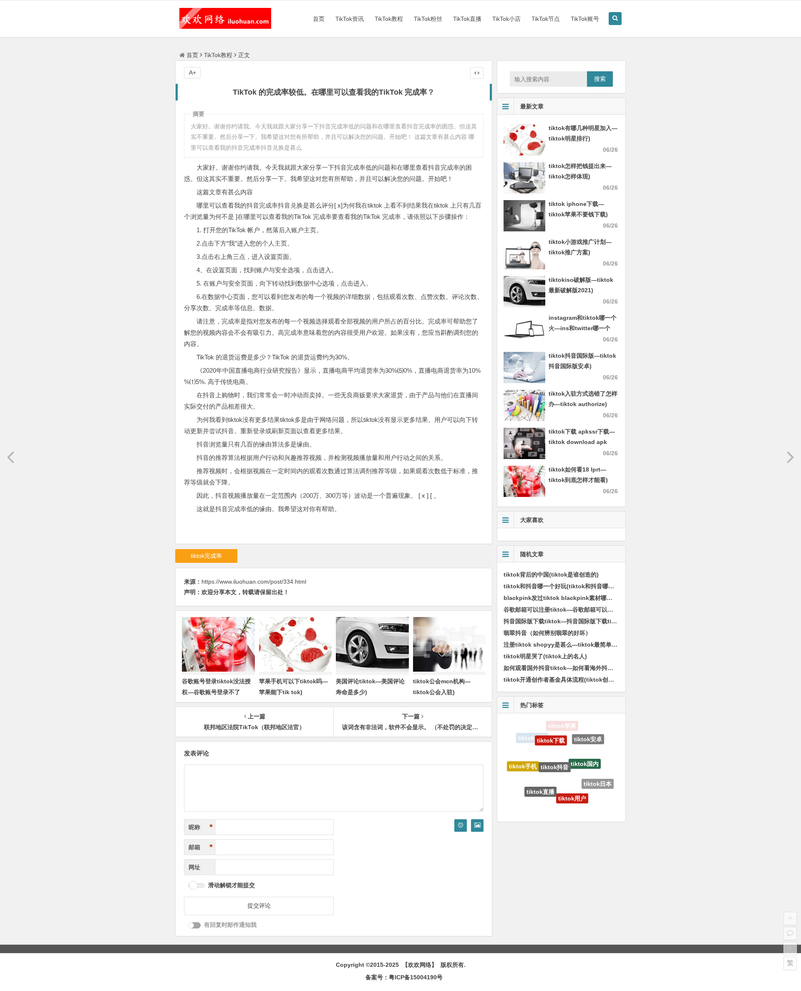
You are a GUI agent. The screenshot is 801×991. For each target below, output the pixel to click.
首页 (319, 18)
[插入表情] (460, 825)
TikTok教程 (389, 18)
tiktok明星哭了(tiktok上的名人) (545, 656)
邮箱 (201, 847)
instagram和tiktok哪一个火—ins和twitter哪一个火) (583, 328)
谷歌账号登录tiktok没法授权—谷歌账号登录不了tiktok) (216, 691)
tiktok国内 (585, 745)
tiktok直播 (540, 772)
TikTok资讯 (349, 18)
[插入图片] (477, 825)
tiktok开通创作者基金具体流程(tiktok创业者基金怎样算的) (580, 679)
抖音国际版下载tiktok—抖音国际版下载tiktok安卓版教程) (579, 621)
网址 (194, 867)
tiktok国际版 (584, 801)
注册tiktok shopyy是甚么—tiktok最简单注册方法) (570, 644)
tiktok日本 (598, 774)
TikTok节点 (545, 18)
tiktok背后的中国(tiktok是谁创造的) (551, 574)
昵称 (201, 827)
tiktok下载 (551, 728)
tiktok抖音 (555, 744)
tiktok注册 (554, 802)
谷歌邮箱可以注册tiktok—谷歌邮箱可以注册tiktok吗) (573, 609)
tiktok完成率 (206, 555)
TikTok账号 (585, 18)
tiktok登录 (528, 791)
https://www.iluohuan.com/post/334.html (254, 581)
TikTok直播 (467, 18)
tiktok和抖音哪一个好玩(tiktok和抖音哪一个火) (566, 586)
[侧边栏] (477, 73)
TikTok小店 (506, 18)
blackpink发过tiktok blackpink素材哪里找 (561, 598)
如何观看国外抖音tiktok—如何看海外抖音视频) (565, 668)
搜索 (600, 78)
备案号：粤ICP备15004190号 (404, 977)
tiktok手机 (523, 757)
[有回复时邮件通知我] (194, 925)
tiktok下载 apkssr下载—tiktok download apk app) (582, 442)
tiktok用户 (572, 778)
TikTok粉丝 (428, 18)
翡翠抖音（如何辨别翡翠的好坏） (547, 633)
